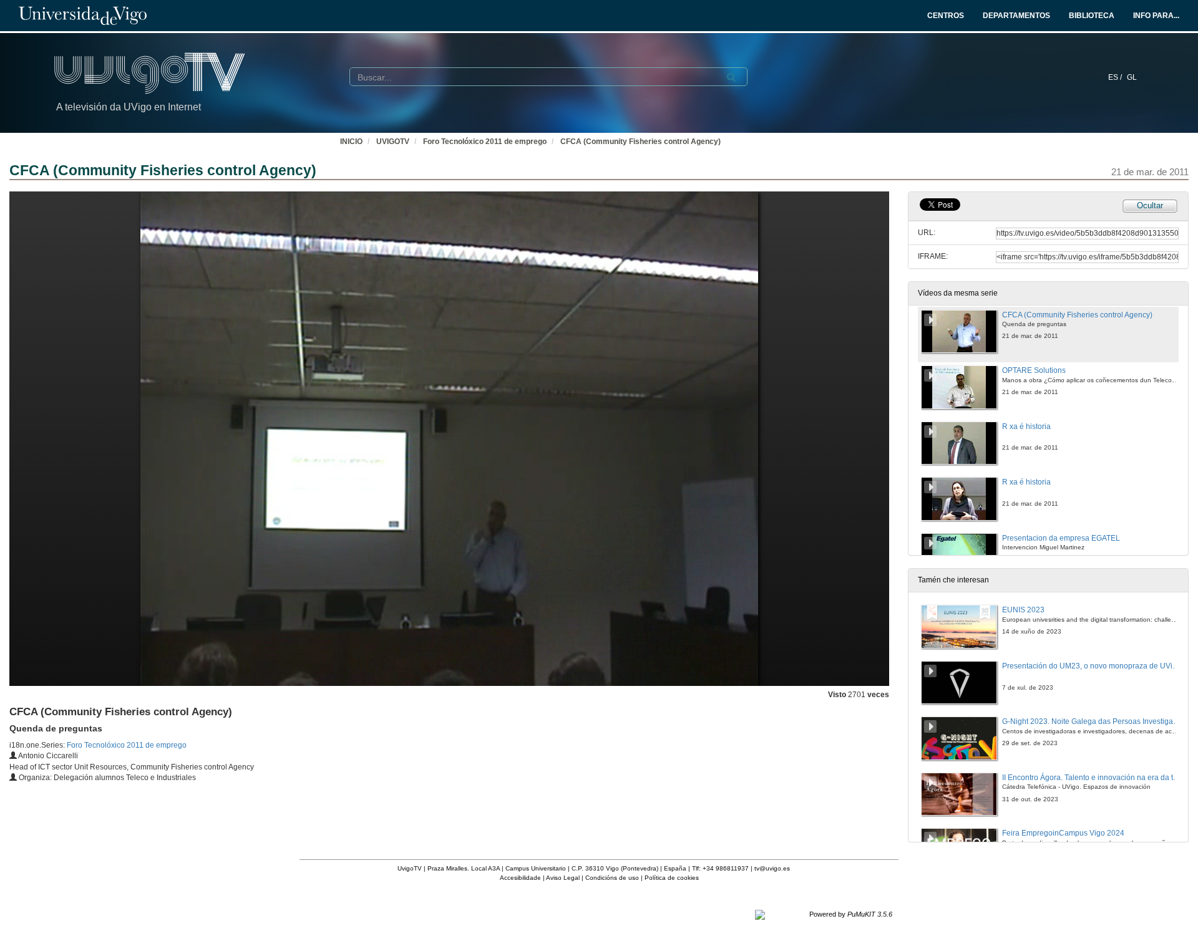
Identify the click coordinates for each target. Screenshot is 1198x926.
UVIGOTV (392, 141)
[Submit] (731, 77)
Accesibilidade (520, 877)
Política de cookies (672, 877)
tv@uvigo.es (772, 868)
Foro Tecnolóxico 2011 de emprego (485, 141)
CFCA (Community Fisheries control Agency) (640, 141)
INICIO (351, 141)
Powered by (850, 914)
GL (1132, 77)
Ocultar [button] (1150, 205)
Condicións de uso (612, 877)
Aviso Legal (563, 877)
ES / (1116, 77)
